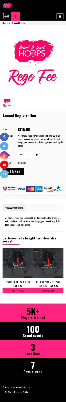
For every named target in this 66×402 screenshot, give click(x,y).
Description (8, 135)
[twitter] (4, 146)
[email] (4, 174)
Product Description (14, 207)
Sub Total (7, 163)
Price (5, 129)
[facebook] (4, 137)
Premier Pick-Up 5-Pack (18, 281)
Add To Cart (13, 171)
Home (5, 22)
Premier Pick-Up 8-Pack (48, 281)
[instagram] (4, 155)
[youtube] (4, 165)
